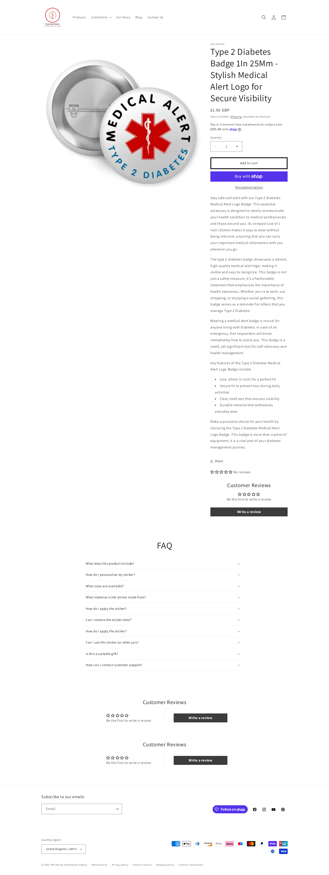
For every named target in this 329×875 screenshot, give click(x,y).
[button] (101, 17)
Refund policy (99, 864)
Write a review (249, 511)
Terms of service (142, 864)
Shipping (236, 116)
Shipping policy (165, 864)
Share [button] (219, 461)
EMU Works (57, 864)
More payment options (249, 187)
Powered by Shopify (75, 864)
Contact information (191, 864)
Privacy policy (120, 864)
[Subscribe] (117, 809)
